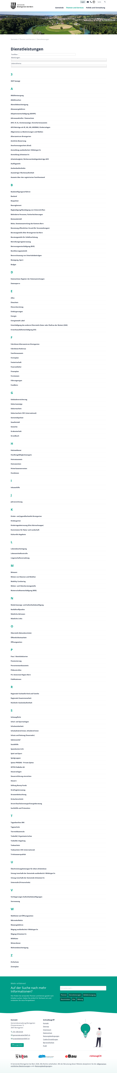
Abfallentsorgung (89, 995)
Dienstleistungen (75, 995)
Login (83, 2)
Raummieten (65, 999)
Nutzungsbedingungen (43, 1066)
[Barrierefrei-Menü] (94, 2)
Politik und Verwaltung (95, 8)
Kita (73, 999)
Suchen (105, 2)
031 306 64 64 (18, 1032)
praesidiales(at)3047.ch (21, 1039)
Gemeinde (59, 8)
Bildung (80, 999)
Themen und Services (75, 8)
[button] (87, 2)
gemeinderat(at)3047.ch (21, 1035)
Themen (64, 995)
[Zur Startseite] (22, 6)
